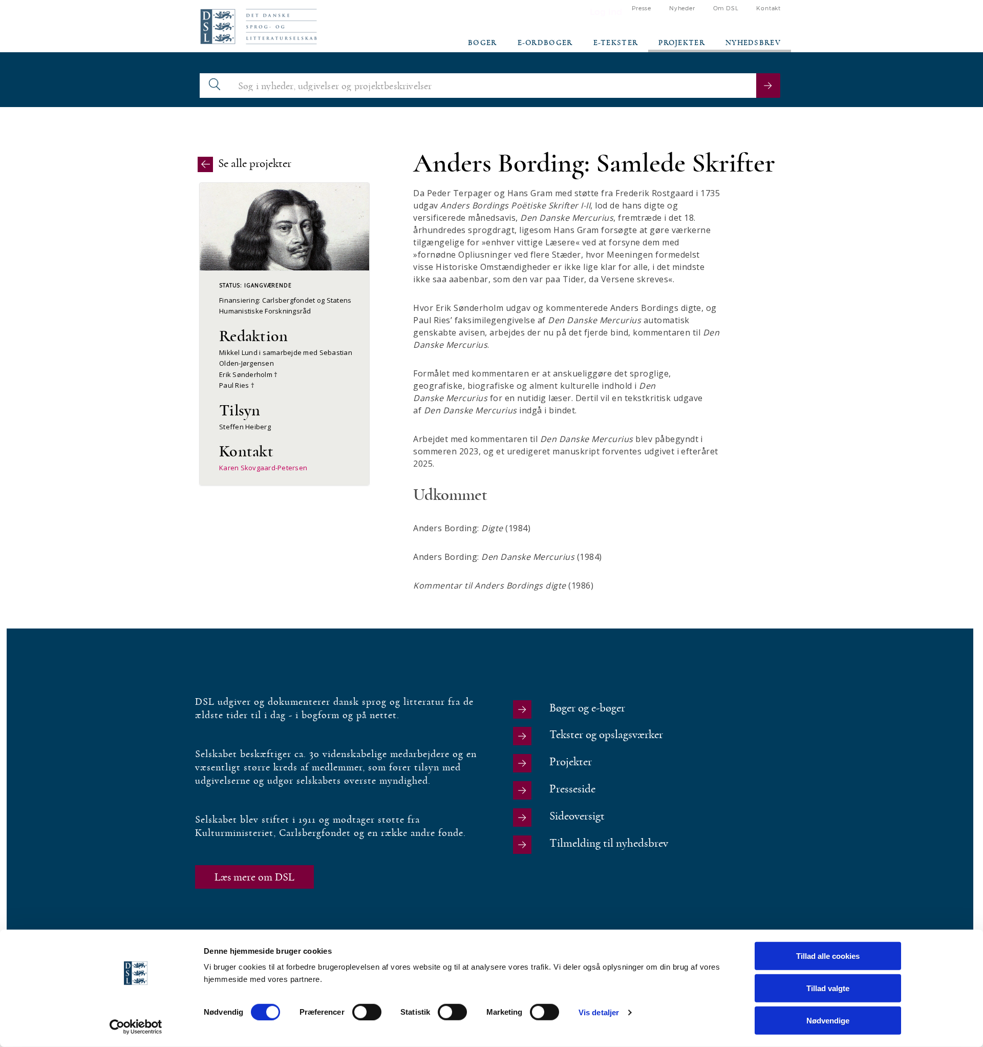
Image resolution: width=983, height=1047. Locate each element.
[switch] (366, 1011)
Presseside (572, 789)
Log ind (606, 12)
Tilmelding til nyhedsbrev (608, 843)
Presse (641, 8)
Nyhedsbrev (753, 43)
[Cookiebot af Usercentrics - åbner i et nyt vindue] (136, 1027)
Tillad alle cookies (828, 956)
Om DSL (726, 8)
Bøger (482, 43)
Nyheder (682, 8)
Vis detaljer (599, 1012)
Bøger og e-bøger (587, 708)
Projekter (681, 43)
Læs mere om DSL (254, 877)
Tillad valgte (827, 988)
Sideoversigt (577, 816)
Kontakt (768, 8)
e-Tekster (615, 43)
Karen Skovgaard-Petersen (263, 467)
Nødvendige (827, 1020)
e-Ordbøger (545, 43)
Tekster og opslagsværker (606, 735)
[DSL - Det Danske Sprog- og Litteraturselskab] (258, 26)
